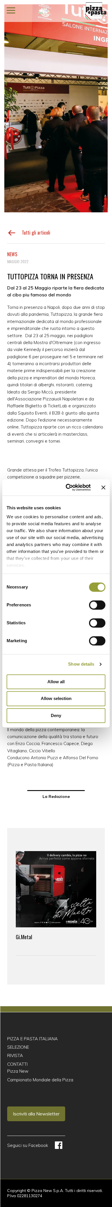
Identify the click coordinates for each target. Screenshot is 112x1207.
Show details (81, 664)
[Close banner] (103, 487)
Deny (56, 715)
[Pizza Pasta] (95, 11)
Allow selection (56, 698)
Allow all (56, 681)
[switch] (97, 605)
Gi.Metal (24, 937)
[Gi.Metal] (56, 889)
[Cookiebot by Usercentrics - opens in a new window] (68, 487)
